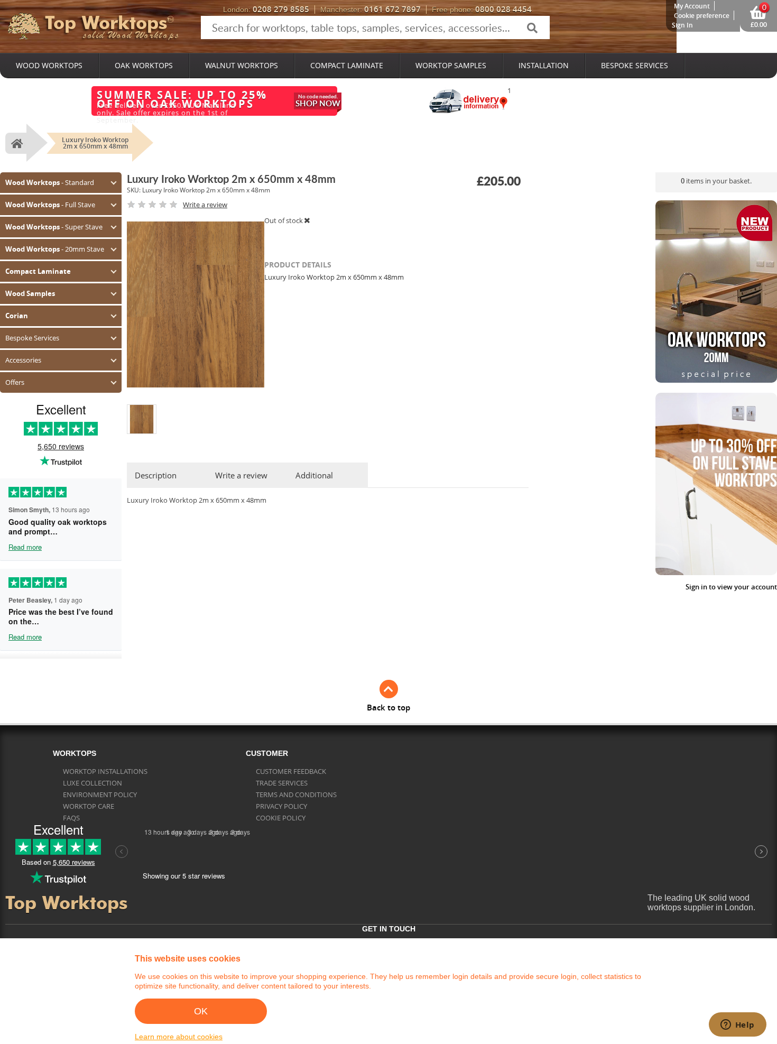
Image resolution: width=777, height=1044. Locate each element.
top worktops (106, 23)
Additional (314, 475)
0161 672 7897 (370, 9)
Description (156, 475)
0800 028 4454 (482, 9)
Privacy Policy (281, 806)
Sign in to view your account (731, 587)
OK (201, 1011)
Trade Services (282, 783)
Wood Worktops (49, 65)
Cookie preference (701, 15)
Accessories (23, 360)
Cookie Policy (281, 818)
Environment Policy (100, 794)
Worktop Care (88, 806)
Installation (544, 65)
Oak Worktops (144, 65)
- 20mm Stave (54, 249)
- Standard (49, 182)
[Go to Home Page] (15, 143)
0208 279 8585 (266, 9)
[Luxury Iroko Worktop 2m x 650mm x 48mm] (141, 408)
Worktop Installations (105, 771)
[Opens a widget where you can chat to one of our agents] (737, 1025)
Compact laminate (346, 65)
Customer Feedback (291, 771)
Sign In (682, 25)
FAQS (71, 818)
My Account (692, 6)
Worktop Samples (450, 65)
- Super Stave (54, 227)
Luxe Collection (92, 783)
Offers (14, 382)
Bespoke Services (634, 65)
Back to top (388, 707)
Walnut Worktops (241, 65)
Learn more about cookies (179, 1036)
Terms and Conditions (296, 794)
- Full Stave (50, 204)
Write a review (241, 475)
